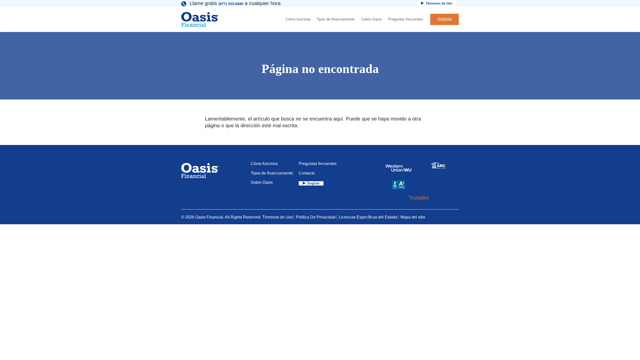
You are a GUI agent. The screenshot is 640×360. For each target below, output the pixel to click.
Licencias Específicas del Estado (368, 217)
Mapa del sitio (412, 217)
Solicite (444, 19)
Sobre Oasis (371, 19)
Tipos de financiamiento (335, 19)
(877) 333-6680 (230, 4)
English (314, 183)
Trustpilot (418, 197)
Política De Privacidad (316, 217)
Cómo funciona (298, 19)
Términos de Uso (439, 3)
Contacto (307, 173)
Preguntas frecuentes (405, 19)
